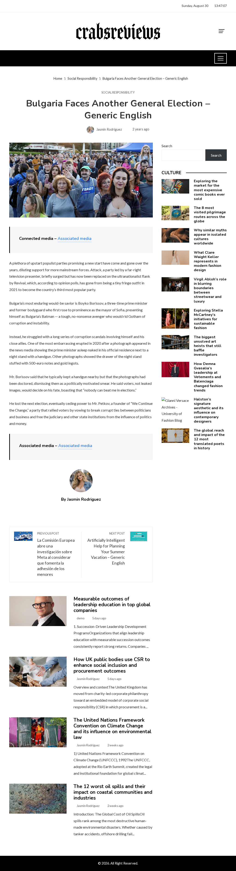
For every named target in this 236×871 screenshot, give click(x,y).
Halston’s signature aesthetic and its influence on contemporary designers (209, 410)
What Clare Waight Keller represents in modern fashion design (207, 261)
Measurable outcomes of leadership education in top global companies (112, 605)
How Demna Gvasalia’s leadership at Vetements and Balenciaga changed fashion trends (208, 377)
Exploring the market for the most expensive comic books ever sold (209, 190)
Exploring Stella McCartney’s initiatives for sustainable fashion (208, 319)
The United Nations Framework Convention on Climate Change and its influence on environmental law (112, 729)
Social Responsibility (118, 92)
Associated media (74, 238)
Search (167, 146)
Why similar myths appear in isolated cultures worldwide (210, 237)
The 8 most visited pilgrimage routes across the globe (210, 214)
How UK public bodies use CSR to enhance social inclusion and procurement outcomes (112, 665)
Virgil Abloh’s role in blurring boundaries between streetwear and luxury (210, 290)
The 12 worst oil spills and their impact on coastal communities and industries (113, 792)
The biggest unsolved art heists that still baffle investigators (207, 346)
